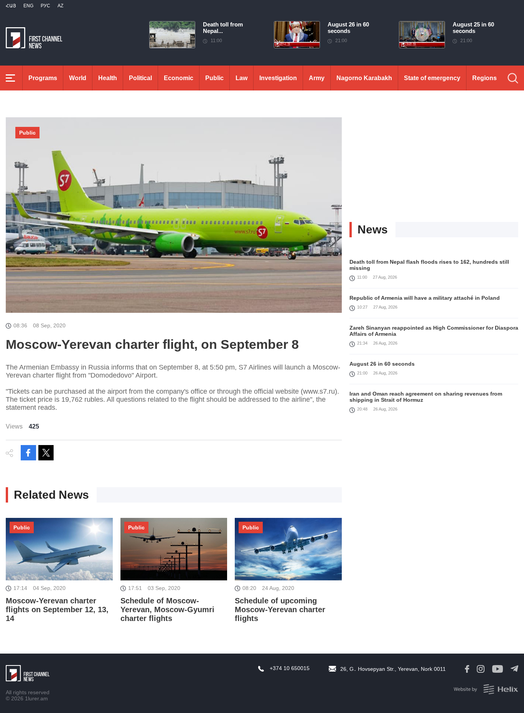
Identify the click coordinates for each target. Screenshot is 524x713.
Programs (42, 78)
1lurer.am (36, 698)
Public (214, 78)
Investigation (278, 78)
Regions (484, 78)
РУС (45, 5)
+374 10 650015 (290, 668)
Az (60, 5)
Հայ (11, 5)
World (77, 78)
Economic (178, 78)
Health (107, 78)
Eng (28, 5)
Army (317, 78)
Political (140, 78)
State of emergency (432, 78)
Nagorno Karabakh (364, 78)
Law (241, 78)
